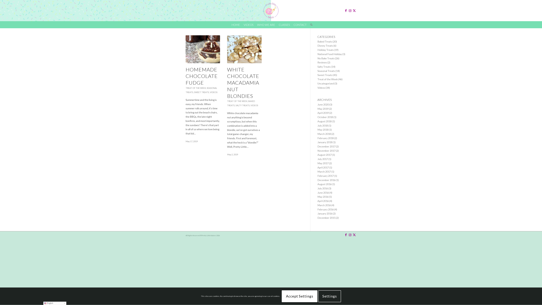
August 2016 (324, 184)
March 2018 (324, 133)
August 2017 (324, 154)
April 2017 (323, 167)
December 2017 (326, 146)
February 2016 (325, 209)
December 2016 (326, 180)
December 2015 (326, 217)
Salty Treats (243, 105)
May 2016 (322, 196)
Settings (329, 296)
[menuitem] (236, 24)
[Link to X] (354, 10)
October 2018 (325, 117)
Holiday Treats (325, 49)
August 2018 (324, 121)
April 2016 (323, 200)
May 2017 (322, 163)
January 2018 (324, 142)
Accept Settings (299, 296)
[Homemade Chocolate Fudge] (203, 49)
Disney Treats (325, 45)
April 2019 (323, 112)
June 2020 (323, 104)
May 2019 (322, 108)
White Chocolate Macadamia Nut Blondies (243, 82)
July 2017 (322, 159)
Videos (214, 92)
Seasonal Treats (326, 70)
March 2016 (324, 205)
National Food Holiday (329, 54)
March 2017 (324, 171)
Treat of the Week (196, 88)
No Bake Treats (326, 58)
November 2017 (326, 150)
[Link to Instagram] (350, 10)
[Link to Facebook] (346, 10)
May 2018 (322, 129)
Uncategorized (325, 83)
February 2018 (325, 138)
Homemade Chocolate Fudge (202, 76)
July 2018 (322, 125)
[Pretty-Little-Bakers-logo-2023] (271, 10)
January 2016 (324, 213)
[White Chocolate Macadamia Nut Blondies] (244, 49)
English (49, 303)
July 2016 (322, 188)
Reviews (322, 62)
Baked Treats (324, 41)
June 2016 (323, 192)
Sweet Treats (201, 92)
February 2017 (325, 175)
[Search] (310, 24)
